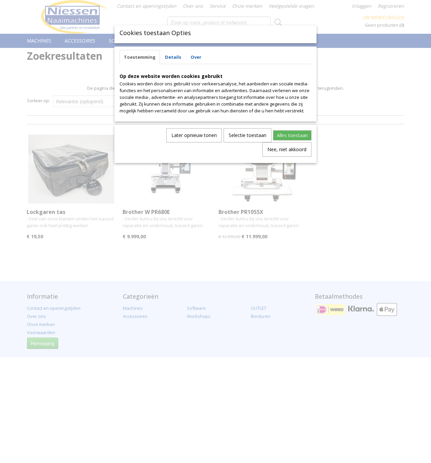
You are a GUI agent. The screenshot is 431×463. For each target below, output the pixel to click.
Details (173, 57)
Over (196, 57)
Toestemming (140, 57)
